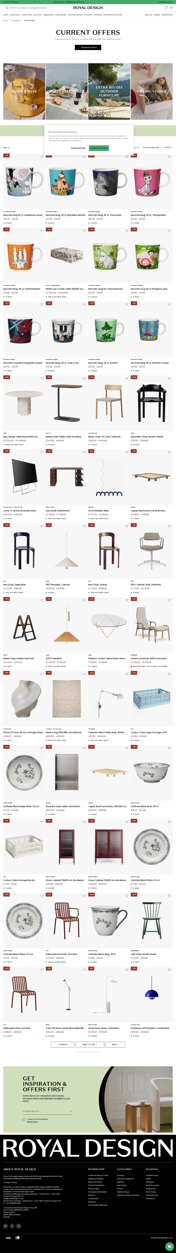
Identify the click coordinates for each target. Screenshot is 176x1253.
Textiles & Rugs (123, 1192)
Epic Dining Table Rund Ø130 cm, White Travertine (20, 437)
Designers (92, 1202)
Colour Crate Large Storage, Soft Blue (149, 732)
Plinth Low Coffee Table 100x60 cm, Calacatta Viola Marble (65, 289)
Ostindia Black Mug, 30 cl (102, 954)
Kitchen (120, 1188)
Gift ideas (150, 1182)
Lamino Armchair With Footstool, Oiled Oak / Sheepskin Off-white (149, 658)
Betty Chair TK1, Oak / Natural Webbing (104, 437)
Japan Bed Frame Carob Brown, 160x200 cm (148, 511)
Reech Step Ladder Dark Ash (18, 658)
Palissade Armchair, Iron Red (61, 954)
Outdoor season (152, 1185)
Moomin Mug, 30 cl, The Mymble (148, 215)
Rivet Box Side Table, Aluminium (63, 806)
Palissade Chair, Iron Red (16, 1028)
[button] (165, 2)
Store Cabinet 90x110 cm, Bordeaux (107, 880)
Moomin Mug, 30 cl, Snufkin (103, 363)
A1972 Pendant (54, 658)
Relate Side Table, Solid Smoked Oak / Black (63, 437)
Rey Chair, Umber (97, 585)
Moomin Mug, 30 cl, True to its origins (62, 363)
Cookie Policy (93, 1198)
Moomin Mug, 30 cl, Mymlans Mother (66, 215)
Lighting (120, 1182)
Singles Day (151, 1188)
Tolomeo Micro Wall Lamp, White (106, 732)
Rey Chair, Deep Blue (14, 585)
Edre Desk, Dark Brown (58, 511)
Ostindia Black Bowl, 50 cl (144, 806)
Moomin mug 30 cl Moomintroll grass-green (105, 289)
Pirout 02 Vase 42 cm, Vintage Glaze (23, 732)
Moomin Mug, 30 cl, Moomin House (150, 363)
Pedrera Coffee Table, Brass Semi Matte (106, 658)
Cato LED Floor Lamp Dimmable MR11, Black (66, 1028)
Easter (148, 1179)
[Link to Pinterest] (5, 1226)
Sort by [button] (167, 147)
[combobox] (165, 2)
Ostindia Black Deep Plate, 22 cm (21, 806)
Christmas (150, 1198)
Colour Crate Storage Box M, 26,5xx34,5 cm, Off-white (19, 880)
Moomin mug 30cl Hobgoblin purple (22, 363)
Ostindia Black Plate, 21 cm (145, 880)
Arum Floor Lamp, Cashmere (103, 1028)
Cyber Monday (152, 1195)
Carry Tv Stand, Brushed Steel (19, 511)
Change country (10, 1182)
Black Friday (151, 1192)
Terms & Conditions (96, 1185)
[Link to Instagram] (18, 1226)
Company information (97, 1192)
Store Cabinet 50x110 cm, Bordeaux (65, 880)
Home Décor (122, 1185)
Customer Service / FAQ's (98, 1175)
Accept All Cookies (98, 148)
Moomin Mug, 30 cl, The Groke (104, 215)
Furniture (120, 1175)
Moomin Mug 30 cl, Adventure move (22, 215)
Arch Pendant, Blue (98, 511)
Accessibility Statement (97, 1205)
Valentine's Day (152, 1175)
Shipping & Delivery (96, 1179)
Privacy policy (93, 1188)
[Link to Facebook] (12, 1226)
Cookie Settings (78, 148)
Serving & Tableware (125, 1179)
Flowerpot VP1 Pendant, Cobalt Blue (150, 1028)
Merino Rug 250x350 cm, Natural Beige (63, 732)
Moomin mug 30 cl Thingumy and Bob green (149, 289)
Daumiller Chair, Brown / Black (147, 437)
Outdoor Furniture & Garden (128, 1195)
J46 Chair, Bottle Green (143, 954)
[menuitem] (5, 15)
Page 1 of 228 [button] (88, 1044)
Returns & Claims (95, 1182)
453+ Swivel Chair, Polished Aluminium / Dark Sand (146, 585)
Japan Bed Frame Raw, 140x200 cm (107, 806)
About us (91, 1195)
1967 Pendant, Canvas (58, 585)
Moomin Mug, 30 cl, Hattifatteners (21, 289)
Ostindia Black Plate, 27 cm (18, 954)
